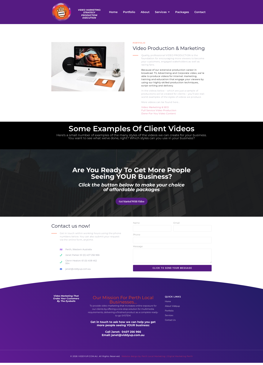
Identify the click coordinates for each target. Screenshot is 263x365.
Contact (199, 12)
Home (113, 12)
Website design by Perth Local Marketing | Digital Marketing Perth (157, 356)
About (145, 12)
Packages (182, 12)
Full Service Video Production (158, 110)
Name (136, 223)
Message (138, 246)
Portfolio (129, 12)
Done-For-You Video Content (158, 113)
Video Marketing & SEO (155, 107)
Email (176, 223)
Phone (136, 235)
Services (161, 12)
